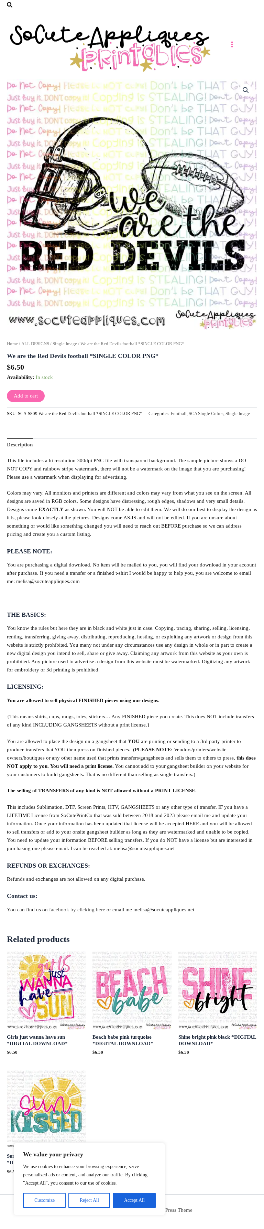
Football (179, 413)
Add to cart (26, 396)
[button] (10, 5)
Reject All (89, 1200)
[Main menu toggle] (232, 44)
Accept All (134, 1200)
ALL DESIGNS (35, 343)
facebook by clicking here (77, 909)
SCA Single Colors (206, 413)
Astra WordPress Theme (166, 1210)
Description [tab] (20, 444)
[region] (89, 1179)
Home (12, 343)
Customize (44, 1200)
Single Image (65, 343)
